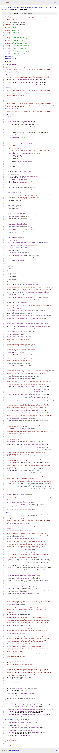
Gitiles (9, 750)
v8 (3, 10)
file (33, 13)
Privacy (13, 750)
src (47, 7)
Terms (17, 750)
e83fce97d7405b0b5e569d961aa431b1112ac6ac (28, 7)
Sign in (55, 2)
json (56, 750)
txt (52, 750)
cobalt (4, 7)
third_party (53, 7)
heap (10, 10)
